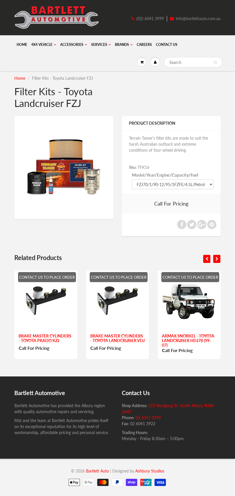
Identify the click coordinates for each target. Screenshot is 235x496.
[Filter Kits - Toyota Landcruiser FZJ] (64, 167)
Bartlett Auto (97, 470)
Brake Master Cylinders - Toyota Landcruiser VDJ (117, 338)
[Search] (215, 62)
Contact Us (166, 44)
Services (99, 44)
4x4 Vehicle (41, 44)
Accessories (71, 44)
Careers (144, 44)
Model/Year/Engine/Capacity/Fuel (165, 174)
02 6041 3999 (148, 417)
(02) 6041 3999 (150, 18)
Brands (122, 44)
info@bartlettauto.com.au (198, 18)
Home (22, 44)
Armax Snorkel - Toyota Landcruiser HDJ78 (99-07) (188, 340)
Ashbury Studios (149, 470)
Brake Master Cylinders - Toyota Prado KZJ (45, 338)
